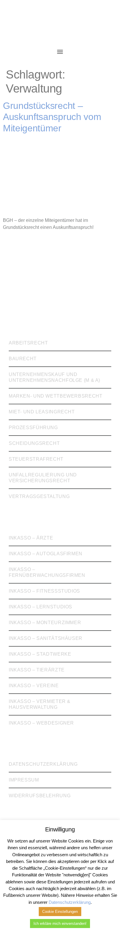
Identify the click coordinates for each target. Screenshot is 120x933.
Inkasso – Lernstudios (40, 606)
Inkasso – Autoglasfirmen (45, 553)
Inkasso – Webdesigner (41, 722)
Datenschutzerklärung (43, 764)
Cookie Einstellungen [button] (60, 911)
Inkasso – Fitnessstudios (44, 591)
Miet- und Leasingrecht (42, 411)
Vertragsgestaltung (39, 496)
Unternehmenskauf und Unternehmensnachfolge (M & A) (54, 377)
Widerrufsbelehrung (39, 795)
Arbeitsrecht (28, 342)
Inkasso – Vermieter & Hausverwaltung (39, 704)
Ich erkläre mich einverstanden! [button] (60, 923)
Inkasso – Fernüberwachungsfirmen (47, 572)
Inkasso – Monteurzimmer (45, 622)
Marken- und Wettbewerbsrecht (55, 396)
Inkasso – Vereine (34, 685)
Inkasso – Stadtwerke (40, 654)
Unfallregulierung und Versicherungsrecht (43, 477)
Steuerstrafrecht (36, 459)
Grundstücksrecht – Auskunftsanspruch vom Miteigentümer (52, 116)
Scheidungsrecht (34, 443)
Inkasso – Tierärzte (37, 669)
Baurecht (23, 358)
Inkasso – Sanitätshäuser (45, 638)
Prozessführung (33, 427)
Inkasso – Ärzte (31, 537)
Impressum (24, 779)
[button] (60, 51)
